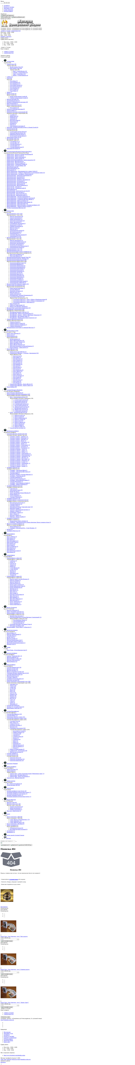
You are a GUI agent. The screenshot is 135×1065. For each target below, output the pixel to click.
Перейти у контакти (6, 36)
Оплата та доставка (9, 7)
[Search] (16, 841)
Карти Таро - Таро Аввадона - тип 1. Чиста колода (14, 936)
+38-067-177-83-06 (5, 31)
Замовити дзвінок (5, 55)
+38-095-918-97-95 (15, 31)
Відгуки (8, 838)
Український (21, 17)
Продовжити (4, 906)
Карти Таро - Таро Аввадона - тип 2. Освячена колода (15, 969)
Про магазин (7, 1032)
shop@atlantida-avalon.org (7, 1020)
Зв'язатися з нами (5, 1017)
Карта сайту (7, 1042)
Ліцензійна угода (8, 8)
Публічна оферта (8, 11)
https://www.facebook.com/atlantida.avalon (14, 1055)
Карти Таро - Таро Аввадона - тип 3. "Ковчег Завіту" (15, 1002)
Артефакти (7, 5)
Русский (8, 17)
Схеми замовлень (8, 9)
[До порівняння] (4, 915)
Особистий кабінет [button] (6, 18)
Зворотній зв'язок (8, 1040)
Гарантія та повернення (10, 1037)
